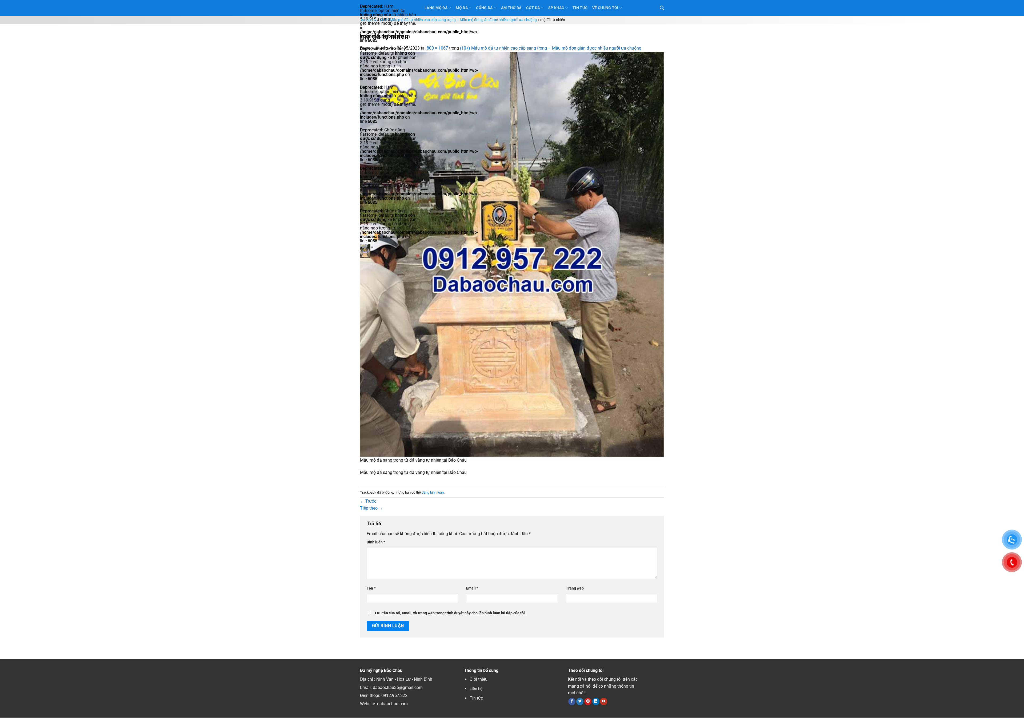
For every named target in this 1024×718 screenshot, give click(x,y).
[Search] (662, 8)
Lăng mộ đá (436, 8)
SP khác (556, 8)
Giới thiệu (478, 679)
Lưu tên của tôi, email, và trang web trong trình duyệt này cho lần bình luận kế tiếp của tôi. (450, 613)
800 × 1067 (437, 48)
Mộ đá (461, 8)
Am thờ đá (511, 8)
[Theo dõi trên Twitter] (579, 701)
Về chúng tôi (605, 8)
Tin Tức (580, 8)
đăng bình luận (433, 492)
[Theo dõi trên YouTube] (603, 701)
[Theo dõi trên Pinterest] (587, 701)
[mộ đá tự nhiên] (512, 253)
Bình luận (376, 542)
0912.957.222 (394, 695)
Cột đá (533, 8)
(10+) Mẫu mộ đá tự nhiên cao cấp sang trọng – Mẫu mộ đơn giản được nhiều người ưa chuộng (458, 20)
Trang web (575, 588)
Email (472, 588)
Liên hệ (476, 688)
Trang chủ (368, 20)
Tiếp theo (371, 508)
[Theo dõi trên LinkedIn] (595, 701)
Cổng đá (484, 8)
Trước (368, 501)
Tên (371, 588)
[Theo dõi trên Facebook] (571, 701)
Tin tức (476, 698)
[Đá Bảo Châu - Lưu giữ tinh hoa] (388, 251)
